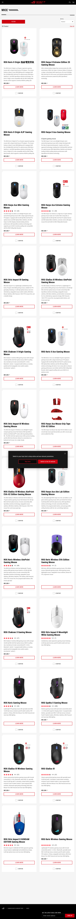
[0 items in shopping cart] (73, 2)
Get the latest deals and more (51, 912)
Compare (20, 93)
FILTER (13, 22)
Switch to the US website (48, 461)
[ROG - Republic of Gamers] (38, 2)
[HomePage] (2, 909)
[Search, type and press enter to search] (70, 2)
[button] (2, 2)
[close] (65, 453)
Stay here (27, 461)
